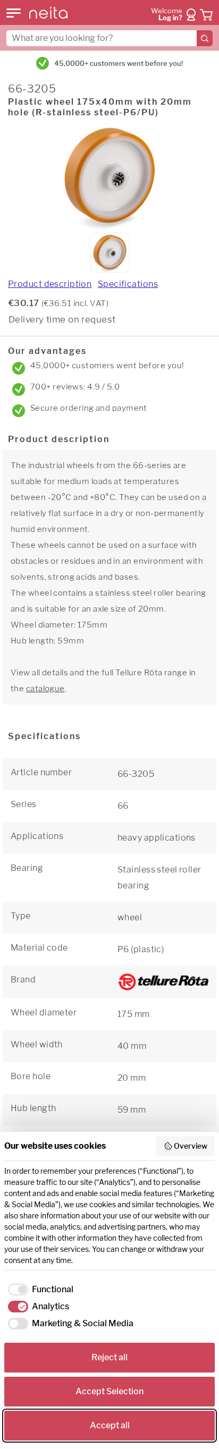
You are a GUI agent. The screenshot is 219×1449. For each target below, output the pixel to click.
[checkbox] (38, 1289)
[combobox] (109, 38)
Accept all (110, 1425)
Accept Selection (109, 1391)
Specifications (128, 284)
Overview (190, 1145)
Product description (49, 284)
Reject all (109, 1357)
